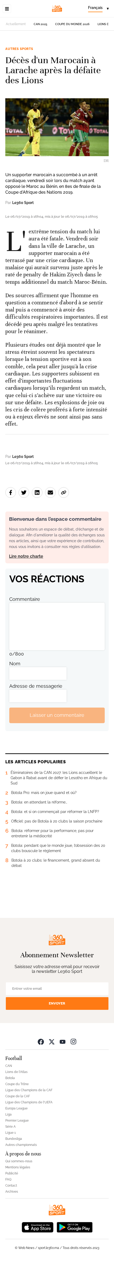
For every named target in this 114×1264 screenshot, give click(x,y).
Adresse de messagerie (35, 686)
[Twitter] (52, 1041)
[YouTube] (62, 1041)
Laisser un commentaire (57, 715)
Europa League (16, 1108)
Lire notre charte (26, 556)
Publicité (11, 1173)
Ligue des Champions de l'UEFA (28, 1102)
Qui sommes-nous (18, 1161)
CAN (8, 1066)
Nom (14, 663)
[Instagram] (73, 1041)
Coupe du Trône (17, 1084)
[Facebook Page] (41, 1041)
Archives (11, 1191)
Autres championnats (21, 1145)
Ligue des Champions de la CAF (28, 1090)
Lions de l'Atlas (16, 1072)
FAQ (8, 1179)
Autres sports (19, 49)
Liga (8, 1114)
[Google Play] (74, 1227)
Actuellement (16, 24)
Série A (10, 1126)
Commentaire (24, 599)
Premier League (17, 1120)
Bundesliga (13, 1139)
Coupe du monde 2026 (72, 24)
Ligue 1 (10, 1133)
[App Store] (38, 1227)
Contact (11, 1185)
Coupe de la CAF (17, 1096)
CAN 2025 (40, 24)
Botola (10, 1078)
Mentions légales (17, 1167)
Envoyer (57, 1003)
